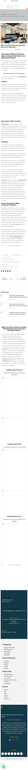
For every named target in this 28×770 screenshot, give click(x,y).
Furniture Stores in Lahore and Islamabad (10, 262)
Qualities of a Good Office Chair (20, 279)
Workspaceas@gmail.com (8, 610)
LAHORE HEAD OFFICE (14, 444)
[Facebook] (2, 753)
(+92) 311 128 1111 (6, 601)
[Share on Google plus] (7, 271)
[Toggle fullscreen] (1, 763)
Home (2, 14)
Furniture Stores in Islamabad (8, 259)
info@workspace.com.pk (7, 599)
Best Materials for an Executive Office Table (7, 279)
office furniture (5, 264)
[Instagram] (18, 753)
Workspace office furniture (7, 268)
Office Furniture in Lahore (10, 14)
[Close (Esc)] (4, 763)
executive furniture (6, 257)
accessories (18, 224)
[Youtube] (9, 753)
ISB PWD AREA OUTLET (14, 516)
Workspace (3, 180)
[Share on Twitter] (3, 271)
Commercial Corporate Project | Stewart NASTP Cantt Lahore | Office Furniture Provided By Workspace (18, 305)
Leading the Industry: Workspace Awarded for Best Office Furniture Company (17, 313)
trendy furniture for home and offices (10, 266)
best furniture (5, 255)
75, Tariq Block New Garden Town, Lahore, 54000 (14, 447)
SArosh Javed (18, 49)
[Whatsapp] (3, 766)
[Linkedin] (12, 753)
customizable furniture (17, 255)
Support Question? (14, 609)
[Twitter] (5, 753)
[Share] (3, 763)
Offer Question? (6, 598)
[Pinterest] (15, 753)
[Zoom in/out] (0, 763)
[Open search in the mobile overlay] (14, 6)
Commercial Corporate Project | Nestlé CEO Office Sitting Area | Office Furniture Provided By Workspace (18, 296)
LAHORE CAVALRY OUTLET (14, 370)
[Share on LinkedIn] (5, 271)
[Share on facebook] (1, 271)
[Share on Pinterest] (9, 271)
